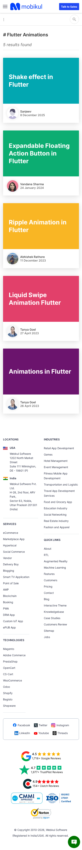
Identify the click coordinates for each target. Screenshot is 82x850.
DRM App (9, 614)
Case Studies (52, 618)
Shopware (9, 705)
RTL (46, 555)
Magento (8, 648)
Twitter (43, 725)
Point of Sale (11, 583)
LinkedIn (24, 733)
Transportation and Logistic (61, 484)
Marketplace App (14, 539)
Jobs (47, 637)
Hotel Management (56, 460)
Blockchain (10, 595)
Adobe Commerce (14, 655)
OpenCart (9, 667)
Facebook (24, 725)
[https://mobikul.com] (26, 6)
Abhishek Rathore (32, 257)
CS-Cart (8, 674)
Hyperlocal (9, 545)
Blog (46, 599)
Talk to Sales (69, 6)
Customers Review (55, 624)
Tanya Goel (28, 329)
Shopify (8, 693)
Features (49, 573)
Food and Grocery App (58, 502)
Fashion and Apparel (56, 527)
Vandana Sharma (32, 184)
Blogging (8, 570)
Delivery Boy (11, 564)
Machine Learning (55, 567)
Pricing (48, 586)
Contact (49, 592)
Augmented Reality (56, 561)
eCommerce (10, 532)
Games (48, 454)
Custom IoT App (13, 621)
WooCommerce (12, 680)
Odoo (6, 686)
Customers (50, 580)
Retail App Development (59, 448)
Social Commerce (14, 551)
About (47, 548)
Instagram (62, 725)
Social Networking (55, 514)
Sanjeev (25, 111)
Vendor (7, 558)
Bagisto (7, 699)
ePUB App (9, 627)
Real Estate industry (56, 520)
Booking (8, 602)
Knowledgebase (54, 611)
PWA (6, 608)
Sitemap (49, 630)
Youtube (44, 733)
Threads (62, 733)
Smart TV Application (16, 577)
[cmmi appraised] (27, 798)
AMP (6, 589)
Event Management (56, 467)
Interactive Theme (55, 605)
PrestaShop (10, 661)
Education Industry (55, 508)
